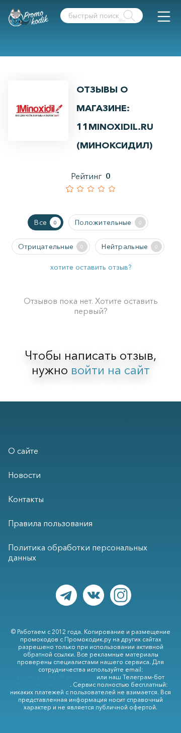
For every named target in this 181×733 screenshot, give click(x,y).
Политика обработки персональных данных (77, 552)
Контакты (26, 499)
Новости (24, 475)
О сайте (23, 451)
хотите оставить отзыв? (90, 267)
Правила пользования (50, 523)
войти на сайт (110, 370)
